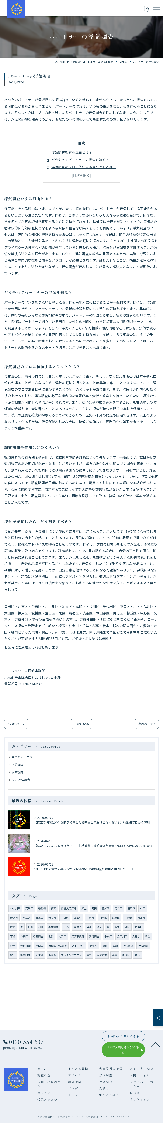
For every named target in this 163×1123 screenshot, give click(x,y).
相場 (40, 927)
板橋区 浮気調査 (57, 945)
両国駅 (52, 955)
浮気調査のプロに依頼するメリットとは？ (83, 166)
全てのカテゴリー (23, 757)
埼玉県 (27, 917)
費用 (12, 945)
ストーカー (78, 945)
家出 (12, 955)
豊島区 (139, 927)
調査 (117, 927)
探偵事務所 (77, 936)
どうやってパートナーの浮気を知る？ (80, 159)
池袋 (50, 936)
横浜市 (131, 908)
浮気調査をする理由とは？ (71, 152)
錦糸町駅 (25, 955)
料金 (147, 936)
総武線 (42, 908)
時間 (12, 927)
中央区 (108, 936)
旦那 (89, 927)
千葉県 (65, 917)
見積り (93, 945)
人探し (136, 936)
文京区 (62, 936)
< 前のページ (16, 724)
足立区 (118, 908)
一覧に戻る (81, 724)
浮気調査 (102, 955)
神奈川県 (15, 908)
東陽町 (78, 927)
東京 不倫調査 (21, 780)
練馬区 (116, 917)
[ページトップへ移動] (155, 1044)
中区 (142, 908)
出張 (66, 927)
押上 (84, 908)
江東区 (39, 955)
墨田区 (39, 945)
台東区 (24, 936)
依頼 (53, 908)
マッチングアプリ (71, 955)
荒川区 (29, 908)
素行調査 (94, 936)
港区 (127, 927)
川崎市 (90, 917)
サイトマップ (140, 1099)
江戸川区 (122, 936)
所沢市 (14, 917)
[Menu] (156, 9)
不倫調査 (18, 765)
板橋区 (126, 955)
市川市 (141, 917)
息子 (99, 927)
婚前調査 (18, 772)
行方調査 (143, 945)
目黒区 (39, 917)
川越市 (128, 917)
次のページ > (146, 724)
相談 (30, 927)
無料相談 (25, 945)
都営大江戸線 (68, 908)
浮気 (114, 955)
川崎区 (103, 917)
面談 (115, 945)
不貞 (12, 936)
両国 (94, 908)
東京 (89, 955)
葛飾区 (106, 908)
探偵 (105, 945)
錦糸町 (78, 917)
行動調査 (38, 936)
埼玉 (137, 955)
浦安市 (52, 917)
